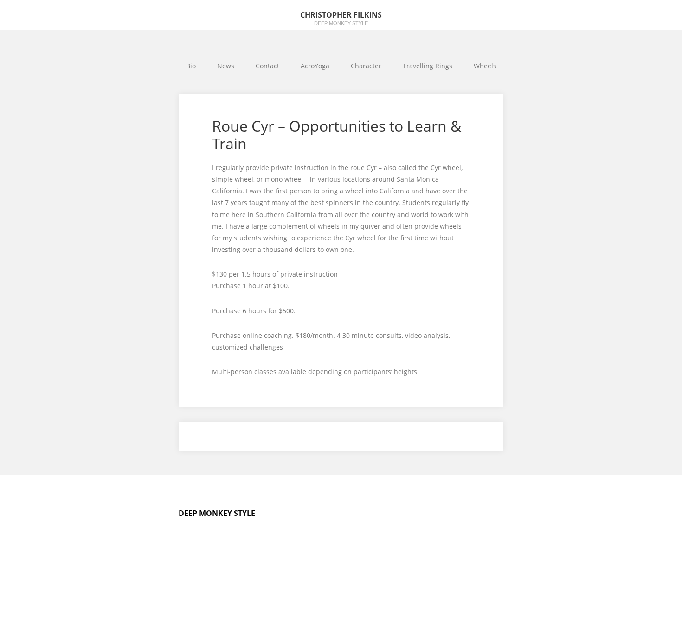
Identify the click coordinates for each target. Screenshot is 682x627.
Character (366, 65)
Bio (191, 65)
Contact (267, 65)
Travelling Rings (427, 65)
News (225, 65)
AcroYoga (315, 65)
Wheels (485, 65)
